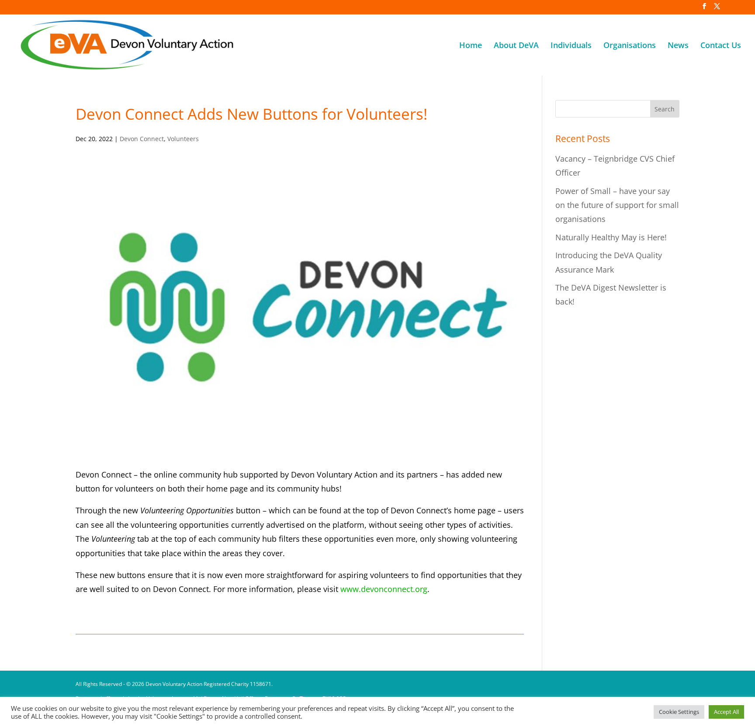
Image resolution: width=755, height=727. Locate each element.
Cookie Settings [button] (679, 712)
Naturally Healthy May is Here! (611, 237)
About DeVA (516, 46)
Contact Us (720, 46)
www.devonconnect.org (383, 589)
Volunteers (183, 139)
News (678, 46)
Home (470, 46)
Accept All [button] (726, 712)
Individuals (571, 46)
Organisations (629, 46)
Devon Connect (142, 139)
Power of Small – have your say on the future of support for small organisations (617, 205)
